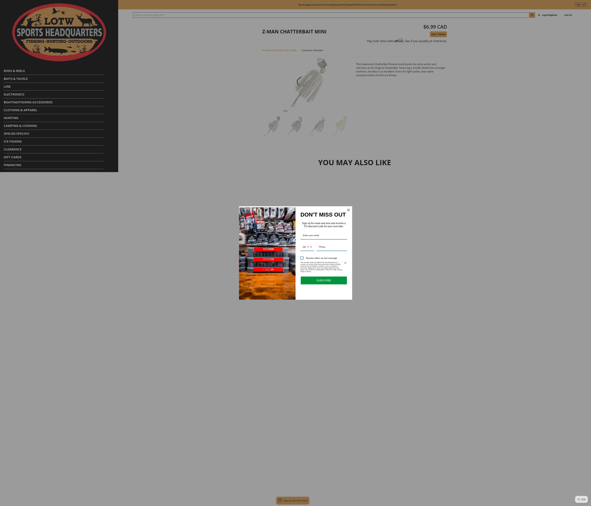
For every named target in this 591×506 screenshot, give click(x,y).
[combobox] (307, 247)
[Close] (348, 210)
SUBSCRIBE (323, 280)
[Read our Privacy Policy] (345, 263)
